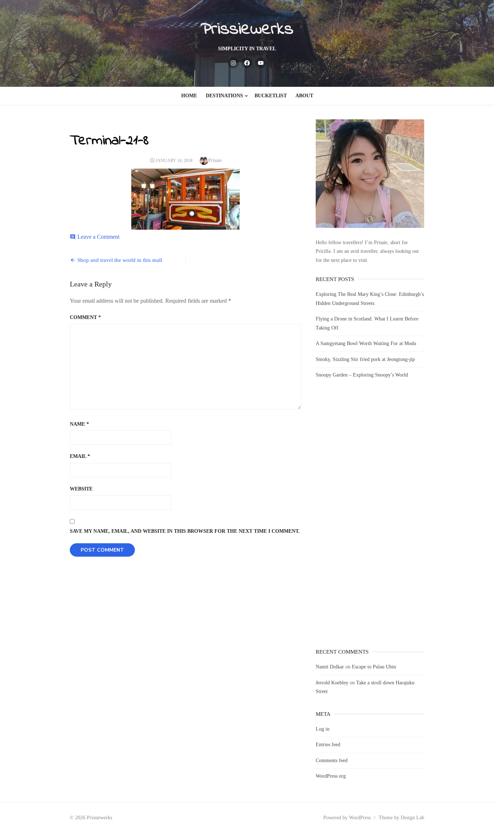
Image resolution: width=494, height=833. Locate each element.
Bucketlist (271, 95)
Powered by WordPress (347, 817)
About (304, 95)
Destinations (224, 95)
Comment (85, 317)
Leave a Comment (98, 237)
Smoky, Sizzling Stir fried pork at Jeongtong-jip (365, 359)
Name (79, 424)
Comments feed (332, 760)
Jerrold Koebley (332, 682)
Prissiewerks (247, 29)
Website (81, 489)
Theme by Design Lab (401, 817)
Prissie (215, 160)
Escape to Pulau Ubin (374, 667)
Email (80, 456)
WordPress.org (331, 776)
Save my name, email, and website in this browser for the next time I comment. (185, 531)
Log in (322, 729)
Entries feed (328, 744)
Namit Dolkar (330, 667)
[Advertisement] (370, 520)
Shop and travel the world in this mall (119, 260)
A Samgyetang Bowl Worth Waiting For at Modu (366, 343)
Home (189, 95)
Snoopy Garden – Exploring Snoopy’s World (362, 375)
